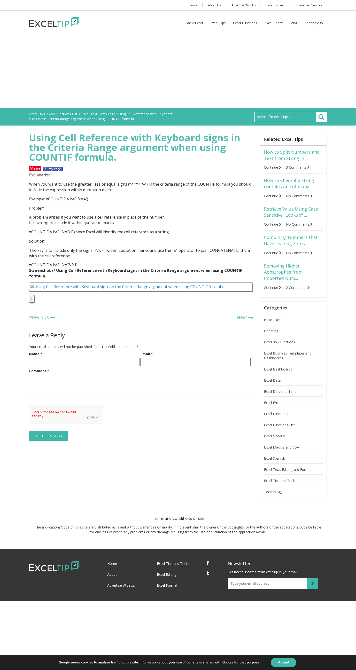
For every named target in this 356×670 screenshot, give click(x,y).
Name (35, 354)
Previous (39, 317)
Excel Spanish (274, 458)
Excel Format (167, 585)
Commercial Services (308, 5)
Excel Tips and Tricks (280, 480)
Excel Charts (274, 23)
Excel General (274, 436)
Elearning (271, 331)
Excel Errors (273, 402)
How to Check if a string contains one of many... (289, 183)
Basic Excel (194, 23)
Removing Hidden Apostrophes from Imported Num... (283, 272)
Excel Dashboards (278, 369)
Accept (283, 662)
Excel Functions (245, 23)
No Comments (298, 196)
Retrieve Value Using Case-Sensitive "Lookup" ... (291, 212)
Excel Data (272, 380)
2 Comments (296, 287)
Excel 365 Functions (279, 342)
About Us (214, 5)
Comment (39, 371)
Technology (314, 23)
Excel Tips (218, 23)
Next (242, 317)
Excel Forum (274, 5)
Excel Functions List (279, 425)
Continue (271, 167)
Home (193, 5)
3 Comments (296, 167)
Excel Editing (166, 574)
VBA (294, 23)
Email (146, 354)
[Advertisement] (178, 72)
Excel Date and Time (280, 391)
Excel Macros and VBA (281, 447)
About (112, 574)
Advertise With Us (244, 5)
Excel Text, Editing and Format (288, 469)
